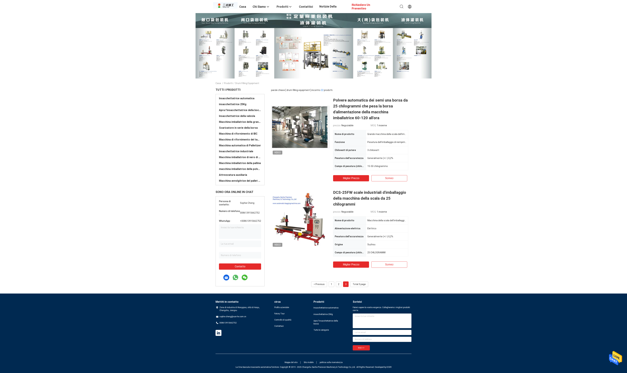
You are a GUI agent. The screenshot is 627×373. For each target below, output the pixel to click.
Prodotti (228, 83)
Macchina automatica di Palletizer (240, 145)
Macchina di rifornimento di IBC (238, 133)
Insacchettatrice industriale (236, 151)
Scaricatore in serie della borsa (238, 127)
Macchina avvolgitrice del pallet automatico (240, 180)
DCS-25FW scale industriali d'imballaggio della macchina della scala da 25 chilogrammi (369, 198)
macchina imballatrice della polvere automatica (240, 169)
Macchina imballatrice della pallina (240, 163)
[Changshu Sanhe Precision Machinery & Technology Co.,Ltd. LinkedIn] (218, 333)
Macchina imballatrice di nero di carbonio (240, 157)
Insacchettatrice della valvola (237, 116)
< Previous (319, 284)
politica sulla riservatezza (331, 362)
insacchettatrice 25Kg (232, 104)
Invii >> (361, 348)
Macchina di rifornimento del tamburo (240, 139)
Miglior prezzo (351, 178)
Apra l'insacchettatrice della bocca (240, 110)
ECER (389, 367)
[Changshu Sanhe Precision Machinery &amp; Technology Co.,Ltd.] (225, 5)
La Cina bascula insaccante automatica (253, 367)
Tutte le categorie (321, 330)
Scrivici (389, 178)
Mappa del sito (291, 362)
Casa (218, 83)
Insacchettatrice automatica (236, 98)
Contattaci (279, 326)
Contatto (240, 266)
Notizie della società (328, 9)
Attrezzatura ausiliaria (233, 174)
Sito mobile (309, 362)
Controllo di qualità (282, 320)
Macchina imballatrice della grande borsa (240, 121)
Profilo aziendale (281, 307)
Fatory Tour (279, 313)
